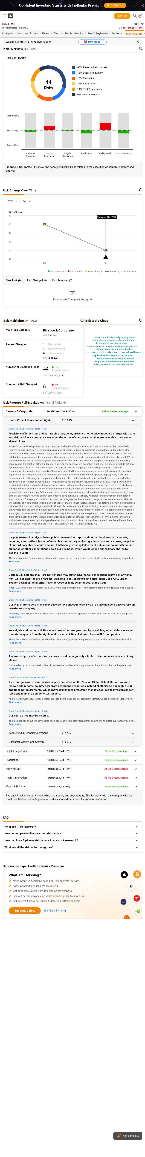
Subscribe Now (24, 910)
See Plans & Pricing (55, 910)
